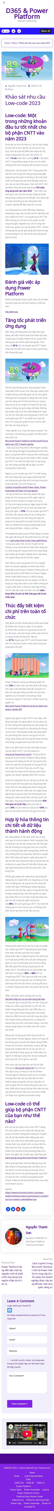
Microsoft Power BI (24, 1068)
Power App (16, 1503)
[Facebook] (4, 2)
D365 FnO (19, 1482)
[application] (27, 1433)
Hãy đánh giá (11, 311)
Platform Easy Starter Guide (29, 1496)
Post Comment (18, 1403)
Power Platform (23, 1486)
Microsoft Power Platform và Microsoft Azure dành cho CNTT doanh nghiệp (26, 442)
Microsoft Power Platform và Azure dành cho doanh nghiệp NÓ (26, 708)
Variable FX (29, 1506)
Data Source (18, 1499)
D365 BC (30, 1482)
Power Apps (15, 1489)
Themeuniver (44, 1467)
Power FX (46, 1503)
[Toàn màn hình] (44, 1443)
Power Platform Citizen (28, 1493)
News (14, 43)
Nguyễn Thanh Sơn (36, 1230)
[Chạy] (10, 1443)
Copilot (45, 1489)
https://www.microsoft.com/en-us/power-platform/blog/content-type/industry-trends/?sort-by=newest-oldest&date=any (26, 1196)
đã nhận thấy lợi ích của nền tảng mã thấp (25, 999)
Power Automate (32, 1489)
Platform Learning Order (37, 1499)
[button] (45, 31)
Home (7, 43)
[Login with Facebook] (9, 1310)
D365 (28, 1479)
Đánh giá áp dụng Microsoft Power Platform (26, 1157)
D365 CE (41, 1482)
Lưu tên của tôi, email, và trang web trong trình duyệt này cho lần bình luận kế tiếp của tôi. (25, 1363)
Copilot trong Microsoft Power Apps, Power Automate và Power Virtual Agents (25, 489)
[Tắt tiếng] (40, 1443)
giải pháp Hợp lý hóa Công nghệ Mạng (29, 540)
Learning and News (33, 1476)
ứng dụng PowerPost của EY (18, 754)
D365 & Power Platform (27, 13)
